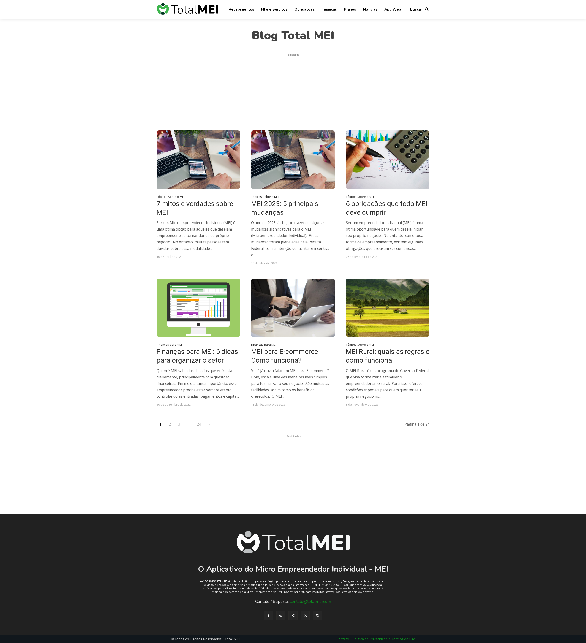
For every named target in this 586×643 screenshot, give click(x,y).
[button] (419, 9)
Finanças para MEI (169, 344)
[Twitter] (305, 615)
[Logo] (187, 9)
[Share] (292, 615)
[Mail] (280, 615)
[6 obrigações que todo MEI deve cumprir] (387, 159)
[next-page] (209, 424)
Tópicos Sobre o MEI (170, 196)
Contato (342, 639)
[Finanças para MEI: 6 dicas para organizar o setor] (198, 308)
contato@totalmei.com (310, 601)
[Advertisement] (293, 89)
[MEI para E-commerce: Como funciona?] (293, 308)
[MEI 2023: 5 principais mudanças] (293, 159)
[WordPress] (317, 615)
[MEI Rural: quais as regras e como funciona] (387, 308)
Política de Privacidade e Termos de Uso (383, 639)
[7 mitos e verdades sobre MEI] (198, 159)
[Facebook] (268, 615)
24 (199, 424)
